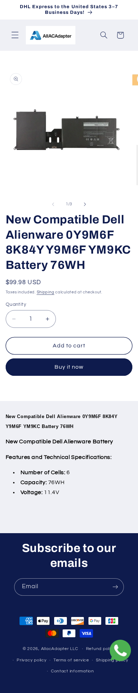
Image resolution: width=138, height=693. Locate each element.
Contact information (72, 671)
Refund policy (101, 649)
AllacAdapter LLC (59, 649)
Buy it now (69, 367)
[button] (15, 35)
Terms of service (71, 660)
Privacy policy (31, 660)
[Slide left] (53, 204)
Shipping (45, 292)
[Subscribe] (115, 587)
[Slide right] (85, 204)
